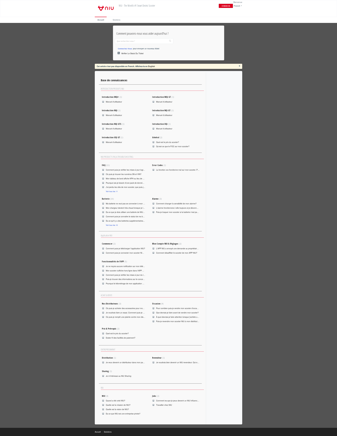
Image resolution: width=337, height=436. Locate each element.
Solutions (116, 19)
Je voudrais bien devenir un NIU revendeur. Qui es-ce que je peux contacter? (188, 362)
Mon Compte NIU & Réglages (166, 243)
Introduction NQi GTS (113, 124)
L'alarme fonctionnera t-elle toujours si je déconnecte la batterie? (183, 208)
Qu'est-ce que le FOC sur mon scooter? (172, 146)
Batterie (107, 198)
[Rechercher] (170, 41)
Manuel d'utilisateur (114, 101)
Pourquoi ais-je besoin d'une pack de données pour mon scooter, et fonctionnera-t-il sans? (143, 183)
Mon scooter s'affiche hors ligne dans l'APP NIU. (126, 270)
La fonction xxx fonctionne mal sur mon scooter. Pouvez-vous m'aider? (185, 169)
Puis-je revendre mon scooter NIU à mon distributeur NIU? (180, 321)
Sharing (106, 371)
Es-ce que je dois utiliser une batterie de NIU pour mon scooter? (132, 212)
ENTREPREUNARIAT (108, 349)
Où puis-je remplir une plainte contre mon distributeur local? (131, 317)
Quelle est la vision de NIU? (117, 409)
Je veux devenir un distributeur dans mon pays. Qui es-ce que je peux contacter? (140, 362)
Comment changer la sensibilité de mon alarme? (176, 203)
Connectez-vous (125, 48)
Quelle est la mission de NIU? (118, 405)
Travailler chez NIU (164, 405)
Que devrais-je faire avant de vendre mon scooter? (177, 312)
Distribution (108, 357)
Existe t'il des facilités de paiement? (120, 337)
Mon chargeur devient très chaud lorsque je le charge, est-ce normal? (135, 208)
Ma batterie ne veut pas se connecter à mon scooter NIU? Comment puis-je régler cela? (142, 203)
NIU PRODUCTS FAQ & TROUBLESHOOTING (117, 156)
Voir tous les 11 (112, 191)
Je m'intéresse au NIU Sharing (118, 376)
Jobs (155, 396)
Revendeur (158, 357)
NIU (102, 387)
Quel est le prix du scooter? (167, 142)
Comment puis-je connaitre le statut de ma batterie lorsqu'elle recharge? (136, 216)
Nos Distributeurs (111, 303)
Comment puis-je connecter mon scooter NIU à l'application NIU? (133, 252)
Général (157, 137)
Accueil (100, 19)
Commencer (108, 243)
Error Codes (158, 165)
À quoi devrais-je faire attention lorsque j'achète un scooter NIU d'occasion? (187, 317)
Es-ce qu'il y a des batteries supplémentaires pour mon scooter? (132, 220)
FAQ (105, 165)
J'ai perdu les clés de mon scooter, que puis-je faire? (128, 187)
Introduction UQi (161, 124)
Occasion (157, 303)
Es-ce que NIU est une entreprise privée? (123, 413)
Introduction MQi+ (111, 96)
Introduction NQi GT (162, 110)
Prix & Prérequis (110, 328)
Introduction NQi (111, 110)
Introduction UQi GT (112, 137)
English (151, 66)
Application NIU (106, 235)
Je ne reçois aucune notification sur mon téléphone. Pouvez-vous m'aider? (137, 266)
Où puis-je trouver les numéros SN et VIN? (123, 174)
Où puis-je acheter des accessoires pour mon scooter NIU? (130, 308)
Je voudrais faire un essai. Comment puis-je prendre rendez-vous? (134, 312)
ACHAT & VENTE (106, 295)
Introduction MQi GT (162, 96)
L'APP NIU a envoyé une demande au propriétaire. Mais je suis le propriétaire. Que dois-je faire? (196, 248)
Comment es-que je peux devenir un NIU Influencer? (178, 400)
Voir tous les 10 (112, 225)
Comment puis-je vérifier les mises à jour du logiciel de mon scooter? (134, 275)
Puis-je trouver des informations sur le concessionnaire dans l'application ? (137, 279)
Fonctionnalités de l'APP (114, 261)
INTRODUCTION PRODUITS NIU (112, 88)
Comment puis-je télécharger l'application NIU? (125, 248)
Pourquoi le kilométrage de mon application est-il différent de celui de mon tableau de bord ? (144, 283)
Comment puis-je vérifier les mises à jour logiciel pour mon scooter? (134, 169)
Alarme (156, 198)
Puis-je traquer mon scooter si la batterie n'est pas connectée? (182, 212)
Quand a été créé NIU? (115, 400)
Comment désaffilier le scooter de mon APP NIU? (176, 252)
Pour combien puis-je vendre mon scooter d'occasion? (178, 308)
